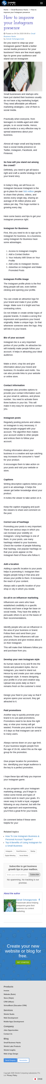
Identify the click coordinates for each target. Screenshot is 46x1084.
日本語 (39, 1079)
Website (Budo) (10, 994)
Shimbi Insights (9, 1050)
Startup (32, 851)
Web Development (11, 1018)
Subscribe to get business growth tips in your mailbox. (23, 868)
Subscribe (34, 874)
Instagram (9, 851)
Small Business (21, 851)
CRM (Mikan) (9, 1002)
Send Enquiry (10, 1060)
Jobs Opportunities (11, 1030)
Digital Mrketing (10, 855)
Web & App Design (11, 1054)
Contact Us (8, 1034)
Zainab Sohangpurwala (15, 39)
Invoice (6, 991)
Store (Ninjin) (9, 998)
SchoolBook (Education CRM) (15, 1005)
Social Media (23, 855)
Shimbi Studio (9, 1014)
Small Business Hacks (19, 10)
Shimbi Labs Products (12, 1046)
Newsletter (23, 1060)
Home (6, 10)
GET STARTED (23, 962)
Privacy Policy (11, 1075)
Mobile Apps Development (14, 1022)
